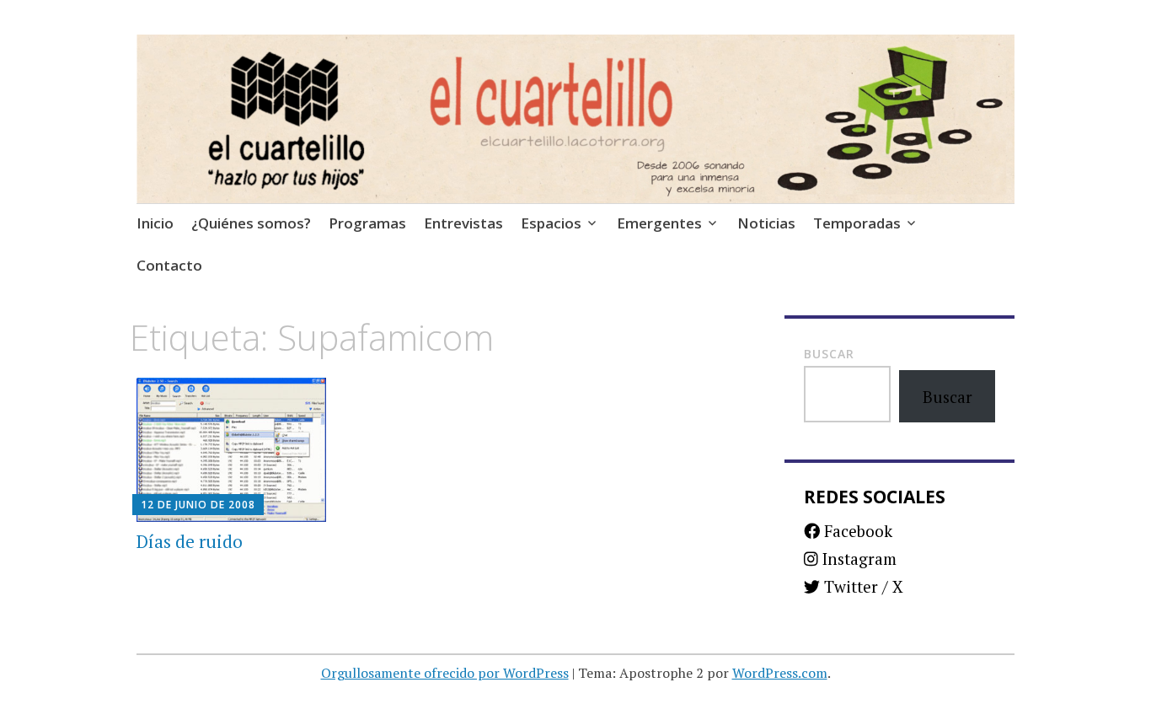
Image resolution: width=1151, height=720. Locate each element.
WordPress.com (779, 673)
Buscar (829, 354)
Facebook (856, 530)
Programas (367, 223)
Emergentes (659, 223)
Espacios (551, 223)
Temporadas (857, 223)
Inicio (155, 223)
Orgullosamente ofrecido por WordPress (445, 673)
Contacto (169, 265)
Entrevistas (463, 223)
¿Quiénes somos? (251, 223)
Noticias (766, 223)
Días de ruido (190, 541)
